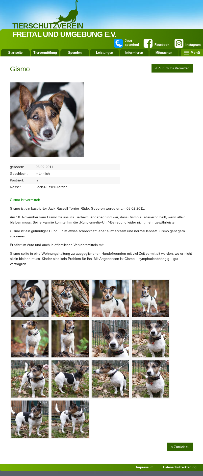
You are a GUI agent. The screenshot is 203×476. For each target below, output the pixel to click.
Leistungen (104, 52)
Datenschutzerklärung (180, 467)
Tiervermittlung (45, 52)
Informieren (134, 52)
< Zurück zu (180, 447)
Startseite (15, 52)
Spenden (75, 52)
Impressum (144, 467)
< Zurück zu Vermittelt (172, 68)
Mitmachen (163, 52)
